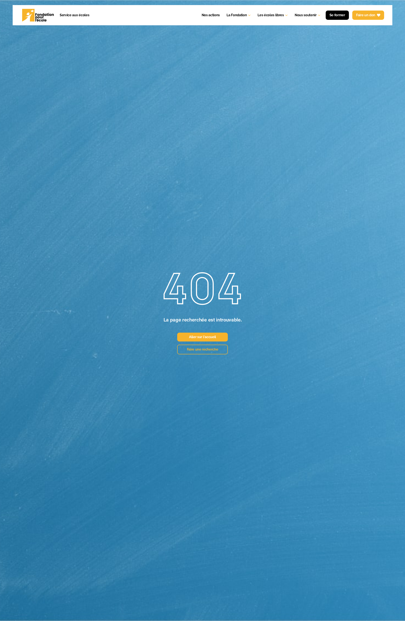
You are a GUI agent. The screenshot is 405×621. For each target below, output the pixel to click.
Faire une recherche (202, 349)
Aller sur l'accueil (202, 337)
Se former (337, 15)
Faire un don (365, 15)
